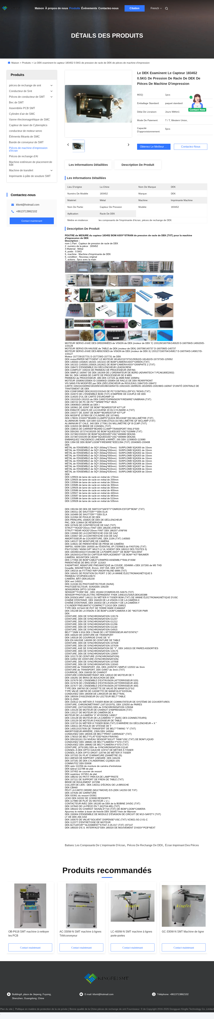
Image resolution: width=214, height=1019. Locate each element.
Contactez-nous (108, 8)
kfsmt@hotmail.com (27, 204)
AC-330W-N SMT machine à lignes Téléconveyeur (80, 933)
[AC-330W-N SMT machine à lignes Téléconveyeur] (81, 905)
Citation (134, 8)
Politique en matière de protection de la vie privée (41, 1009)
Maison (39, 8)
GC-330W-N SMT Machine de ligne (183, 931)
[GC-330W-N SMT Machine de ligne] (184, 905)
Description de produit (138, 164)
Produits (74, 8)
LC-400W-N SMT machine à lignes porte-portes (131, 933)
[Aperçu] (11, 8)
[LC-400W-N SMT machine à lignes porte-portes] (132, 905)
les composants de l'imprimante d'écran (100, 845)
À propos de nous (56, 8)
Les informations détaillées (88, 164)
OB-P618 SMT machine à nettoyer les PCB (28, 933)
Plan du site (6, 1009)
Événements (89, 8)
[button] (13, 914)
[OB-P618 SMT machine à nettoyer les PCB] (30, 905)
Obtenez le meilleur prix (154, 146)
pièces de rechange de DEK (145, 845)
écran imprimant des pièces (182, 845)
